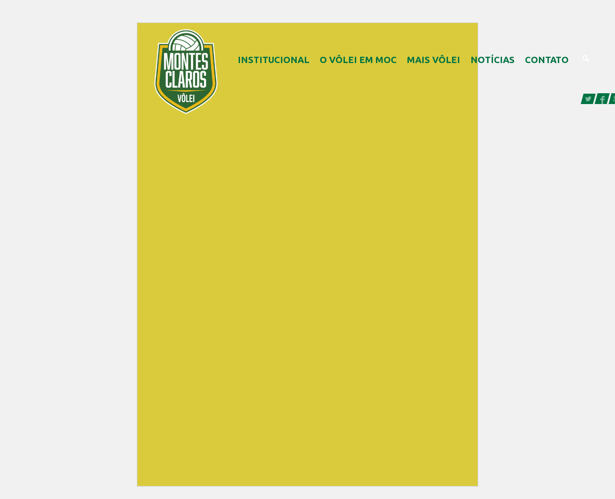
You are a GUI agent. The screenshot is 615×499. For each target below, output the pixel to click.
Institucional (273, 59)
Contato (547, 59)
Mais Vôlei (433, 59)
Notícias (492, 59)
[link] (588, 98)
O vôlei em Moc (358, 59)
